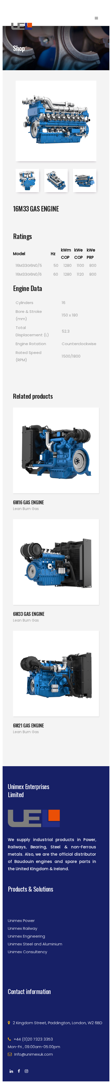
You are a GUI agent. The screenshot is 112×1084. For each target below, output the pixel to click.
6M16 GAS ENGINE (28, 502)
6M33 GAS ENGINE (29, 613)
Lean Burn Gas (26, 508)
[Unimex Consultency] (56, 938)
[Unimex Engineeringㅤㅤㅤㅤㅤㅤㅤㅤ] (56, 922)
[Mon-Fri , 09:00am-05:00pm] (56, 1033)
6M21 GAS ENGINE (28, 725)
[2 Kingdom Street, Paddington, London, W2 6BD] (56, 1009)
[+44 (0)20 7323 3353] (56, 1025)
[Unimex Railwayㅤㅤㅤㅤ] (56, 915)
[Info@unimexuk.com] (56, 1040)
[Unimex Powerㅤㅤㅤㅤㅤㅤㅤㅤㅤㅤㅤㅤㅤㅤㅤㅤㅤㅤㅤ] (56, 907)
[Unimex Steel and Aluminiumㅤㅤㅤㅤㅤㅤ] (56, 930)
